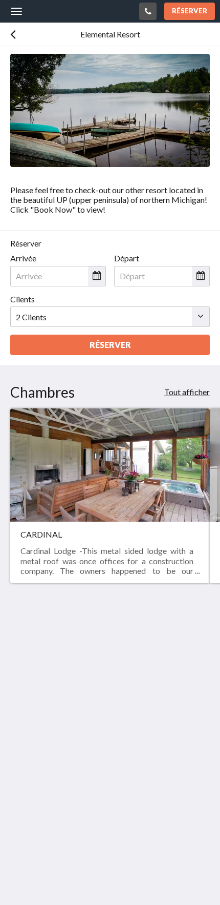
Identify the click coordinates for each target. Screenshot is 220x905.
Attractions (30, 811)
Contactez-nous (38, 776)
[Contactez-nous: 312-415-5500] (148, 11)
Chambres (28, 803)
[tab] (110, 760)
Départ (126, 258)
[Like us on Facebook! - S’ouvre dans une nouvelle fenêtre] (20, 728)
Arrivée (23, 258)
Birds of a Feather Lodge (70, 11)
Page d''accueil (36, 794)
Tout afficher (187, 392)
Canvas (67, 877)
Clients (22, 299)
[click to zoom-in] (110, 110)
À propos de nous (40, 785)
